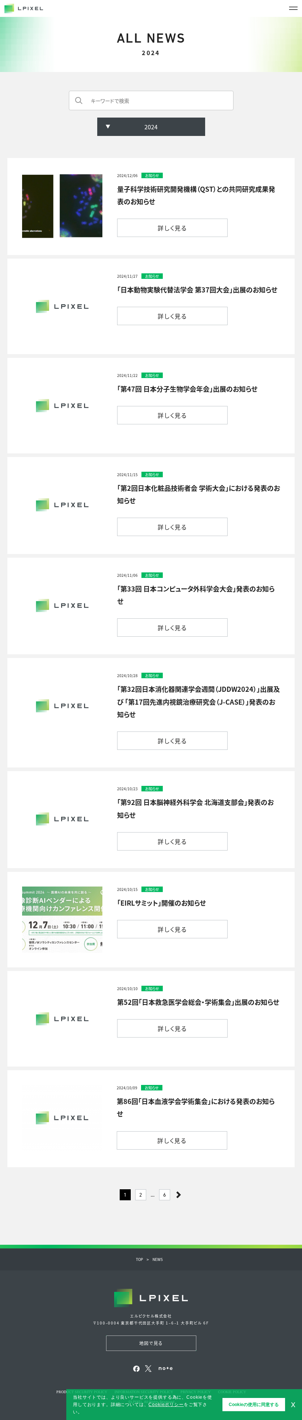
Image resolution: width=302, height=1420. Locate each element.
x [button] (293, 1404)
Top (139, 1259)
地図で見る (151, 1343)
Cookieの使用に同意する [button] (254, 1404)
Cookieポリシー (165, 1404)
